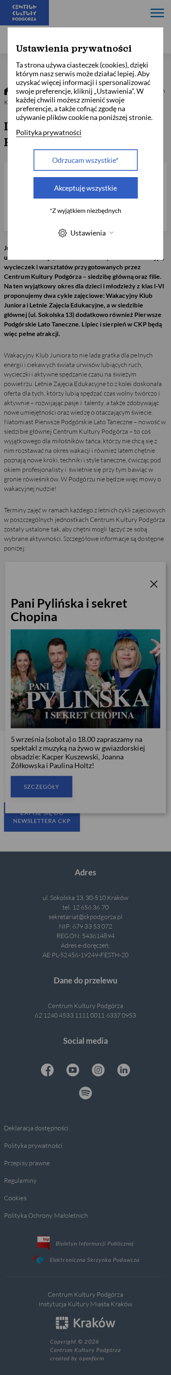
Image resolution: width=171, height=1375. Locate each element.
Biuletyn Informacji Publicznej (95, 1243)
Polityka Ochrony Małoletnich (46, 1215)
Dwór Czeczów (38, 580)
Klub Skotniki (35, 648)
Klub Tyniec (32, 689)
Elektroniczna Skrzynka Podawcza (95, 1259)
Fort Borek (31, 594)
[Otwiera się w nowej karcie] (47, 1070)
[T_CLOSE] (154, 585)
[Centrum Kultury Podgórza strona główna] (24, 12)
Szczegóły (41, 786)
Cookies (15, 1197)
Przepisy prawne (27, 1162)
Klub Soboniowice (44, 662)
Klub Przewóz (37, 621)
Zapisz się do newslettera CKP (42, 816)
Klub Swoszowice (42, 675)
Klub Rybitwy (35, 634)
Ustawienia (88, 232)
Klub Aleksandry (42, 607)
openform (91, 1358)
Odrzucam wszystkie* (85, 160)
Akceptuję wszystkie (85, 187)
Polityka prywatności (33, 1145)
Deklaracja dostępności (36, 1128)
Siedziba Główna (42, 567)
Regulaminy (20, 1180)
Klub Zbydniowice (43, 702)
